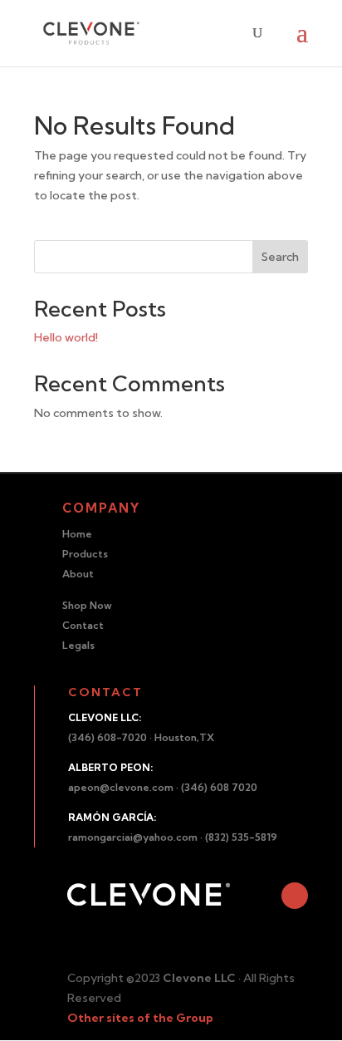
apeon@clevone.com (120, 787)
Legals (78, 645)
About (78, 573)
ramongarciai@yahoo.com (133, 837)
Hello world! (66, 337)
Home (77, 534)
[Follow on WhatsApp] (294, 895)
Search (280, 256)
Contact (83, 625)
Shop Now (87, 605)
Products (85, 554)
